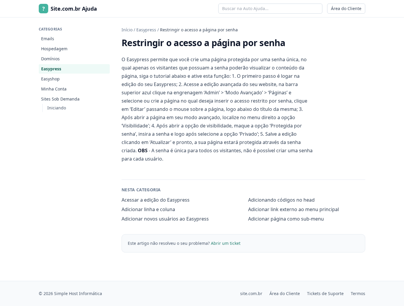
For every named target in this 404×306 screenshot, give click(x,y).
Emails (47, 38)
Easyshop (50, 79)
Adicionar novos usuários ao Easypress (165, 219)
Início (127, 30)
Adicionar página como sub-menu (286, 219)
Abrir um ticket (225, 243)
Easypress (51, 69)
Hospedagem (54, 48)
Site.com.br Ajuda (69, 8)
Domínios (50, 58)
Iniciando (56, 108)
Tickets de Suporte (325, 293)
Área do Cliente (346, 8)
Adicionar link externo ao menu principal (293, 209)
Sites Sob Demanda (60, 99)
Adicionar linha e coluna (148, 209)
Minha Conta (54, 89)
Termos (358, 293)
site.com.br (251, 293)
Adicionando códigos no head (281, 200)
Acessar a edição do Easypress (156, 200)
